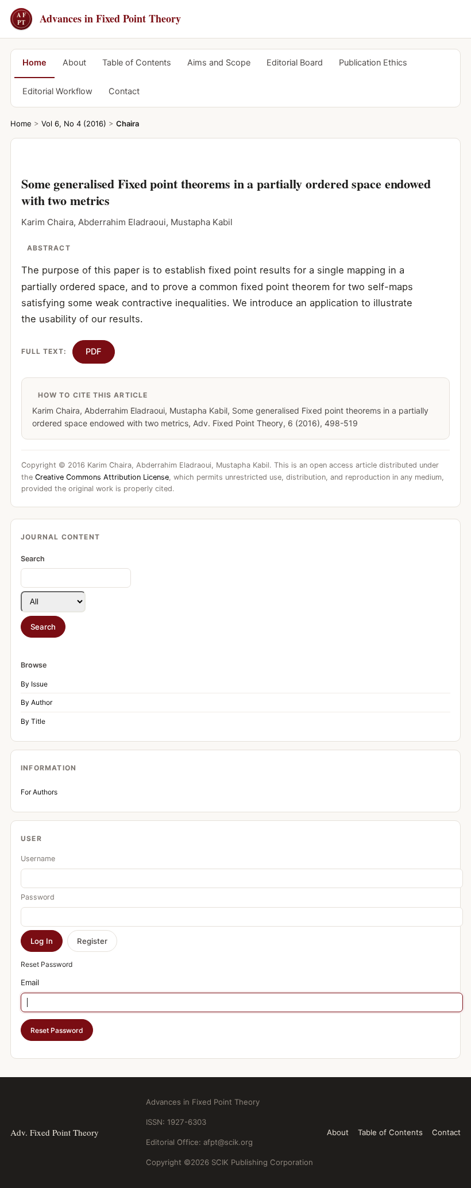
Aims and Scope (218, 62)
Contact (124, 91)
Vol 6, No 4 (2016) (73, 123)
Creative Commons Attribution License (102, 477)
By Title (33, 721)
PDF (94, 351)
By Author (36, 702)
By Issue (34, 684)
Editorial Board (295, 62)
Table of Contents (136, 62)
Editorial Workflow (57, 91)
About (74, 62)
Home (34, 62)
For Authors (39, 792)
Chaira (127, 123)
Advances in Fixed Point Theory (99, 18)
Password (38, 897)
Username (38, 858)
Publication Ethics (373, 62)
